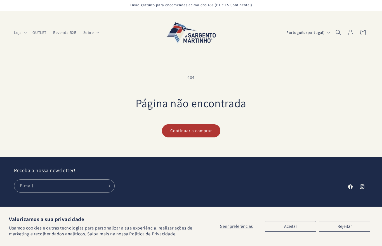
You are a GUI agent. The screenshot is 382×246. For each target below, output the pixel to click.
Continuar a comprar (191, 130)
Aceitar (290, 226)
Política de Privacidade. (152, 234)
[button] (20, 32)
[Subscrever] (108, 186)
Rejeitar (345, 226)
